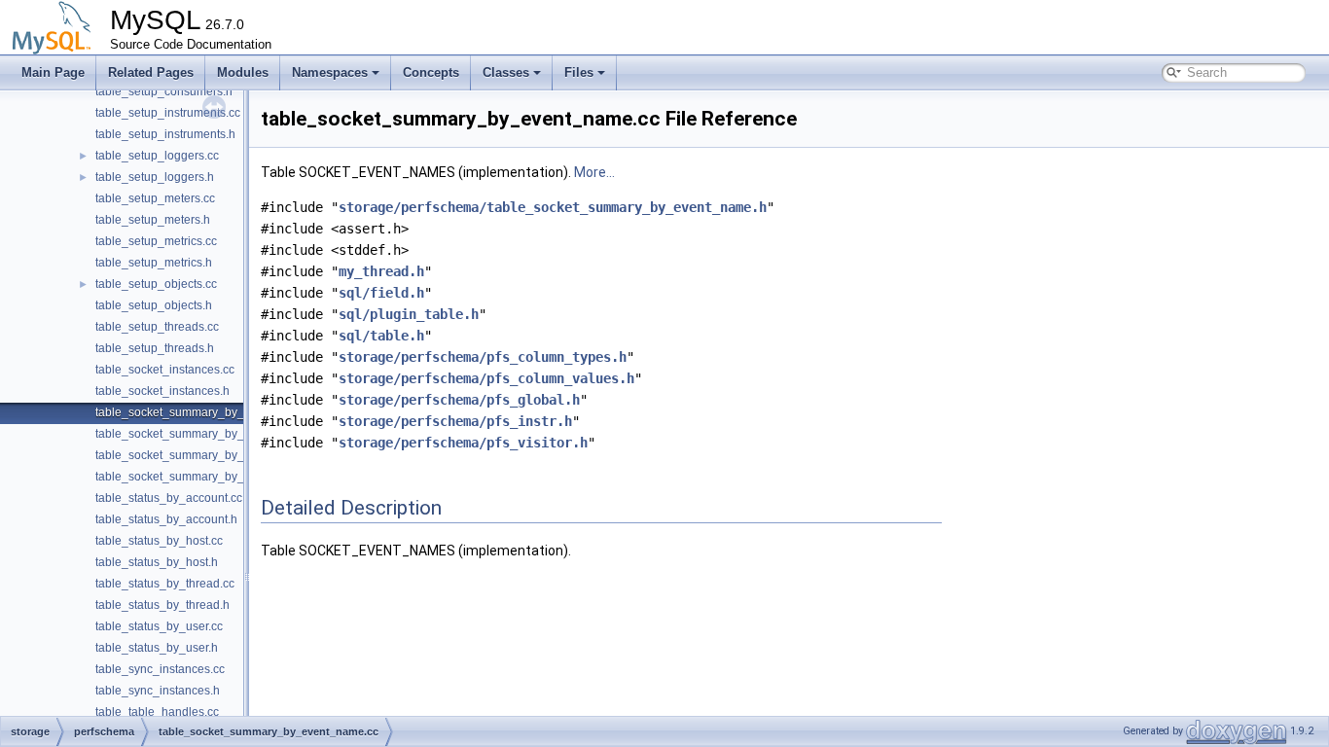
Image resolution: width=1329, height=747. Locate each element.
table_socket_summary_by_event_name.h (207, 434)
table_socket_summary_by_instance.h (197, 476)
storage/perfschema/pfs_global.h (459, 400)
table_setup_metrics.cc (156, 241)
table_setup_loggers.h (154, 177)
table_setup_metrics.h (153, 262)
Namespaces (330, 72)
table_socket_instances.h (162, 391)
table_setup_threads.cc (157, 327)
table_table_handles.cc (157, 712)
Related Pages (151, 72)
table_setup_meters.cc (155, 198)
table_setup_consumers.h (164, 91)
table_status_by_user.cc (159, 626)
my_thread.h (381, 271)
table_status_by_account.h (166, 519)
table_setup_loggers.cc (157, 155)
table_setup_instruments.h (165, 134)
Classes (506, 72)
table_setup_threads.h (154, 348)
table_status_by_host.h (156, 562)
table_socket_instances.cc (164, 369)
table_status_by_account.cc (168, 498)
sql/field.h (381, 293)
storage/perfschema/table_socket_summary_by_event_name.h (553, 207)
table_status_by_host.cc (159, 541)
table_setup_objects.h (153, 305)
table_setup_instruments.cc (167, 113)
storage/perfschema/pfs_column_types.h (483, 357)
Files (578, 72)
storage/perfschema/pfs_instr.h (455, 421)
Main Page (53, 72)
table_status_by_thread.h (162, 605)
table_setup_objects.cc (156, 284)
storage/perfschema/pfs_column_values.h (486, 378)
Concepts (431, 72)
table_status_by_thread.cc (164, 583)
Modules (243, 72)
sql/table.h (381, 335)
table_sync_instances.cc (160, 669)
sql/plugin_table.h (409, 314)
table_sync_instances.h (157, 690)
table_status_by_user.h (156, 648)
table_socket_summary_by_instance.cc (199, 455)
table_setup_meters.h (152, 220)
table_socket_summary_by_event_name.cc (210, 412)
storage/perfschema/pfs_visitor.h (463, 442)
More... (594, 172)
